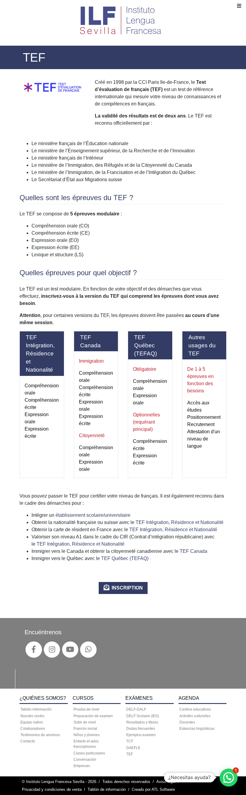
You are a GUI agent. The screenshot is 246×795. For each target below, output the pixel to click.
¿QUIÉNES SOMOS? (43, 698)
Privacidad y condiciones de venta (52, 789)
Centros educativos (195, 709)
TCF (129, 741)
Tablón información (36, 709)
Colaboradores (32, 728)
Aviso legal (166, 781)
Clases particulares (89, 753)
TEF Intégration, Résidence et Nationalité (179, 522)
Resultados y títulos (142, 722)
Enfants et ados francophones (86, 744)
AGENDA (188, 698)
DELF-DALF (136, 709)
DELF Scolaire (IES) (142, 716)
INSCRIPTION (127, 587)
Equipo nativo (31, 722)
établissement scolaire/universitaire (93, 515)
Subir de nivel (85, 722)
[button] (229, 778)
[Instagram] (52, 649)
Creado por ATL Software (153, 789)
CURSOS (83, 698)
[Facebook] (33, 649)
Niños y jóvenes (87, 735)
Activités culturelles (195, 716)
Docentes (187, 722)
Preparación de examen (93, 716)
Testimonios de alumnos (40, 735)
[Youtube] (70, 649)
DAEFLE (133, 748)
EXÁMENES (139, 698)
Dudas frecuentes (140, 728)
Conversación (85, 759)
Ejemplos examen (141, 735)
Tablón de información (107, 789)
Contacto (27, 741)
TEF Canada (193, 551)
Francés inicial (85, 728)
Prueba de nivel (86, 709)
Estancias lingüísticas (196, 728)
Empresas (82, 766)
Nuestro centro (32, 716)
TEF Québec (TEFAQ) (124, 558)
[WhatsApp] (88, 649)
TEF (129, 754)
